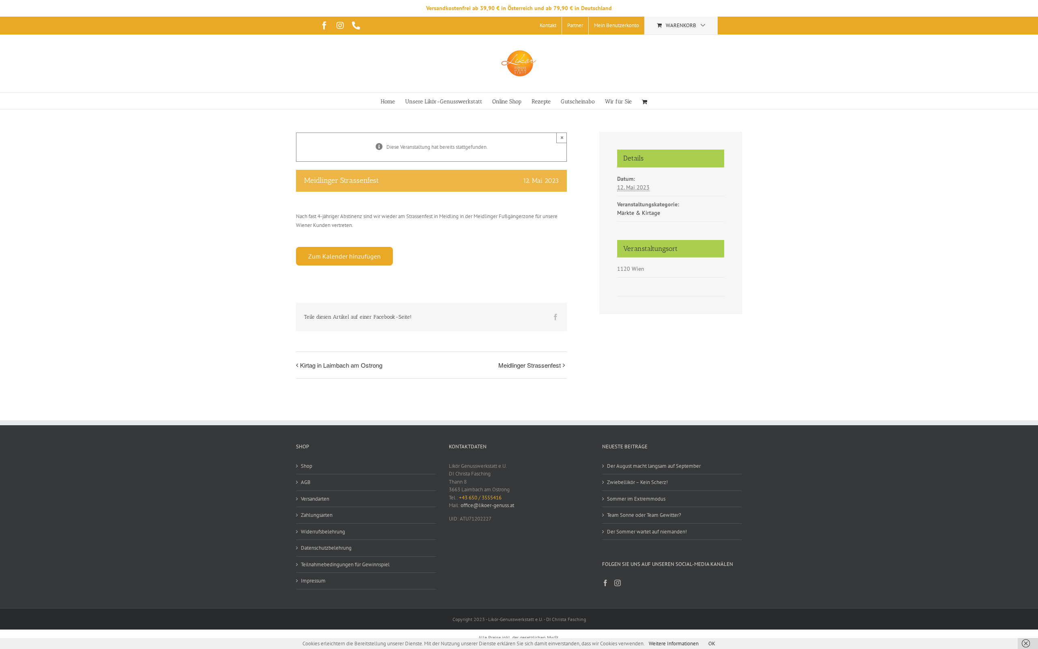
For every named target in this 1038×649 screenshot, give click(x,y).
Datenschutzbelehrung (326, 547)
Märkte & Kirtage (638, 212)
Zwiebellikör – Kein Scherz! (637, 482)
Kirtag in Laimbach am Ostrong (341, 365)
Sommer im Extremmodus (636, 498)
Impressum (313, 580)
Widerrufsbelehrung (323, 531)
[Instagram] (617, 583)
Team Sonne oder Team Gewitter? (644, 515)
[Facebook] (605, 583)
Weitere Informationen (674, 643)
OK (711, 643)
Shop (306, 466)
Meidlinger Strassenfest (529, 365)
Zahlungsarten (316, 515)
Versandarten (315, 498)
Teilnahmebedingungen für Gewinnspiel (345, 564)
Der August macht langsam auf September (654, 466)
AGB (306, 482)
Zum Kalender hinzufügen (344, 256)
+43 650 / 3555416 (480, 497)
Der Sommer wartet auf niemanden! (647, 531)
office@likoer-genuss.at (487, 505)
